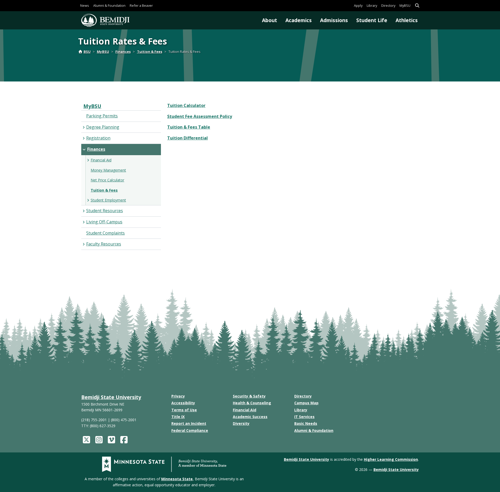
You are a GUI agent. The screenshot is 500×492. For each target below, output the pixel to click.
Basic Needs (305, 423)
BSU (87, 51)
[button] (417, 5)
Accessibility (183, 402)
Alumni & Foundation (109, 5)
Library (372, 5)
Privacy (178, 396)
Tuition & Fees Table (188, 127)
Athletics (407, 20)
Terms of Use (184, 409)
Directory (388, 5)
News (84, 5)
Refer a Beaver (141, 5)
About (269, 20)
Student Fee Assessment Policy (199, 116)
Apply (358, 5)
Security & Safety (249, 396)
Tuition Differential (187, 138)
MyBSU (404, 5)
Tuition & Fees (149, 51)
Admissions (334, 20)
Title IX (178, 416)
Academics (298, 20)
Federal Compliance (189, 430)
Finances (123, 51)
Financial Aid (244, 409)
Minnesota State (177, 478)
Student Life (371, 20)
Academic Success (250, 416)
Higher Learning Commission (391, 459)
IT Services (304, 416)
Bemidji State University (111, 397)
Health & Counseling (252, 402)
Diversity (241, 423)
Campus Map (306, 402)
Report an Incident (188, 423)
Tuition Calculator (186, 105)
